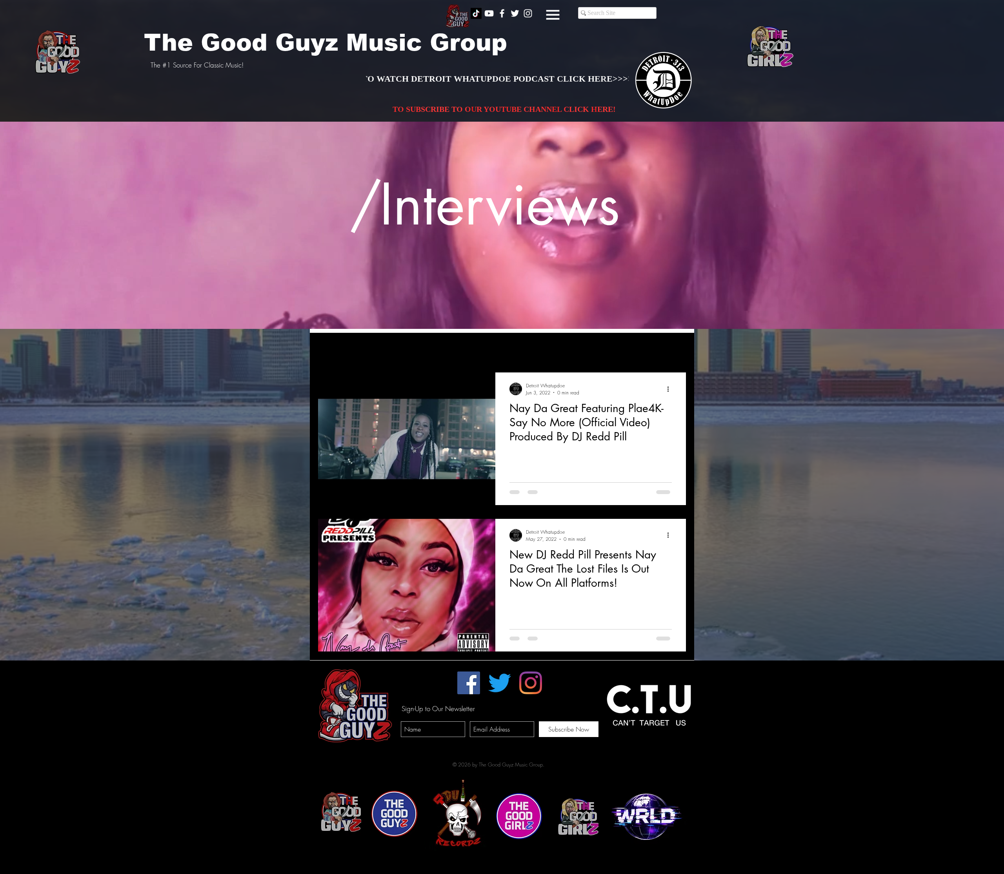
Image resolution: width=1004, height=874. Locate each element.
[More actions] (670, 389)
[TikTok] (476, 13)
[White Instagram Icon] (527, 13)
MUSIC (449, 348)
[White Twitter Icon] (514, 13)
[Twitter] (499, 682)
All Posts (328, 348)
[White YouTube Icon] (489, 13)
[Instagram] (530, 682)
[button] (553, 15)
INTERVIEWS (370, 348)
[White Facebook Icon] (502, 13)
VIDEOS (413, 348)
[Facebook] (468, 682)
